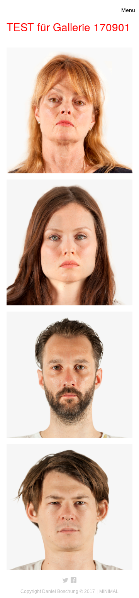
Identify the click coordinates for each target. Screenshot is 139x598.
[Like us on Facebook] (73, 581)
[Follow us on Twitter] (65, 581)
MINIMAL (109, 591)
